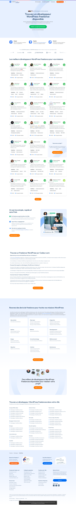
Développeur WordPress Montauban (37, 439)
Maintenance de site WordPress (55, 348)
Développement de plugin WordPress (56, 331)
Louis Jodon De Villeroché (17, 102)
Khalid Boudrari (17, 122)
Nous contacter (41, 485)
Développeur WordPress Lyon (16, 414)
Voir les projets (38, 1)
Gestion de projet (27, 482)
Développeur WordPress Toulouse (36, 446)
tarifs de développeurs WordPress (22, 229)
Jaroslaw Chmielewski (38, 102)
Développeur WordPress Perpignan (36, 444)
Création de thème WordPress (35, 351)
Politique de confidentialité (20, 498)
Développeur (16, 453)
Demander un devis (12, 482)
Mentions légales (12, 498)
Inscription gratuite (45, 1)
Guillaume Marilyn (57, 122)
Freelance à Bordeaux (42, 477)
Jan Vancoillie (17, 179)
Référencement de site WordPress (55, 340)
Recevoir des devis (57, 152)
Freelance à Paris (41, 471)
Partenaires (11, 489)
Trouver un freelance (13, 483)
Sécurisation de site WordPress (16, 321)
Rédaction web (26, 476)
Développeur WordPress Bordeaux (36, 428)
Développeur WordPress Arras (35, 411)
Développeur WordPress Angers (56, 409)
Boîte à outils (11, 474)
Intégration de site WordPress (54, 323)
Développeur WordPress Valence (17, 418)
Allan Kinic (36, 180)
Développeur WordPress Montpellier (37, 441)
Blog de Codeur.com (13, 476)
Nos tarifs (11, 473)
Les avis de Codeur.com (13, 477)
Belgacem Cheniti (56, 179)
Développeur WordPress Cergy (55, 429)
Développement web (28, 471)
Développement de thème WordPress (56, 334)
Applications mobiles (28, 480)
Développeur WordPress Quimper (17, 428)
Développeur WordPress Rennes (16, 429)
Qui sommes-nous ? (12, 471)
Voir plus (37, 199)
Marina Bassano (56, 64)
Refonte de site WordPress (34, 331)
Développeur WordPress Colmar (16, 442)
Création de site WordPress (34, 350)
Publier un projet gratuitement (38, 26)
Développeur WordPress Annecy (16, 409)
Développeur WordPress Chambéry (17, 411)
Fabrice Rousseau (56, 102)
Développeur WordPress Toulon (55, 424)
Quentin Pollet (37, 160)
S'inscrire (60, 480)
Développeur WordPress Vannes (16, 431)
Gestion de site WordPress (15, 332)
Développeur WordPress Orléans (17, 436)
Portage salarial (12, 488)
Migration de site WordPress (15, 348)
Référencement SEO (27, 474)
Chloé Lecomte (37, 141)
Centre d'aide (40, 483)
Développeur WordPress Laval (55, 413)
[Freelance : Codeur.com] (14, 2)
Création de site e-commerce (29, 473)
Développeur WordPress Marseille (56, 421)
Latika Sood (16, 83)
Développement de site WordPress (55, 332)
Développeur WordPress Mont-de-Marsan (38, 429)
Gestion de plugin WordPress (15, 331)
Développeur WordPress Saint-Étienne (18, 416)
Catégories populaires (28, 470)
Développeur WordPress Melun (55, 432)
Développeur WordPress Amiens (36, 409)
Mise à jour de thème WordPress (35, 324)
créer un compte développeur (38, 29)
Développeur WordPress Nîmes (36, 442)
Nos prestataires (12, 486)
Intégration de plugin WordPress (55, 321)
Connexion (53, 1)
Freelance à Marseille (42, 474)
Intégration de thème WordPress (55, 324)
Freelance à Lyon (41, 473)
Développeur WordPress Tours (16, 437)
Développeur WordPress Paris (55, 436)
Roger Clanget (17, 160)
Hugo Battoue (17, 64)
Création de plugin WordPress (35, 348)
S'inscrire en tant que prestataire (15, 485)
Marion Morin (36, 122)
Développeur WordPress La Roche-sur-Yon (58, 411)
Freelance (11, 453)
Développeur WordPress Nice (55, 423)
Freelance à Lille (41, 476)
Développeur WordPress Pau (35, 431)
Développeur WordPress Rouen (36, 421)
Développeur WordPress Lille (35, 414)
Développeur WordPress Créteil (56, 431)
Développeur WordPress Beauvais (36, 413)
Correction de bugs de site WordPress (36, 340)
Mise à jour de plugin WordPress (35, 321)
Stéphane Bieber (56, 160)
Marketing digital (27, 479)
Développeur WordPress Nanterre (56, 434)
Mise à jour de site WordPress (35, 323)
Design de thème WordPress (15, 342)
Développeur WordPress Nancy (16, 444)
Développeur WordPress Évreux (36, 423)
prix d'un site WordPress (15, 257)
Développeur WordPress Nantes (56, 414)
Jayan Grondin (37, 83)
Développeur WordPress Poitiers (36, 432)
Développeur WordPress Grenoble (17, 413)
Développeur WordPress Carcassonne (37, 437)
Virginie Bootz (56, 83)
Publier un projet (60, 1)
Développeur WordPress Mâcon (16, 423)
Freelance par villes (42, 470)
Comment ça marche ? (42, 482)
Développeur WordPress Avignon (56, 419)
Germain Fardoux (37, 64)
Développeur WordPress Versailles (56, 437)
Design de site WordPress (15, 340)
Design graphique (27, 477)
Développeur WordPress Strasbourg (17, 446)
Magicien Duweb (17, 141)
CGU (26, 498)
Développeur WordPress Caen (35, 419)
